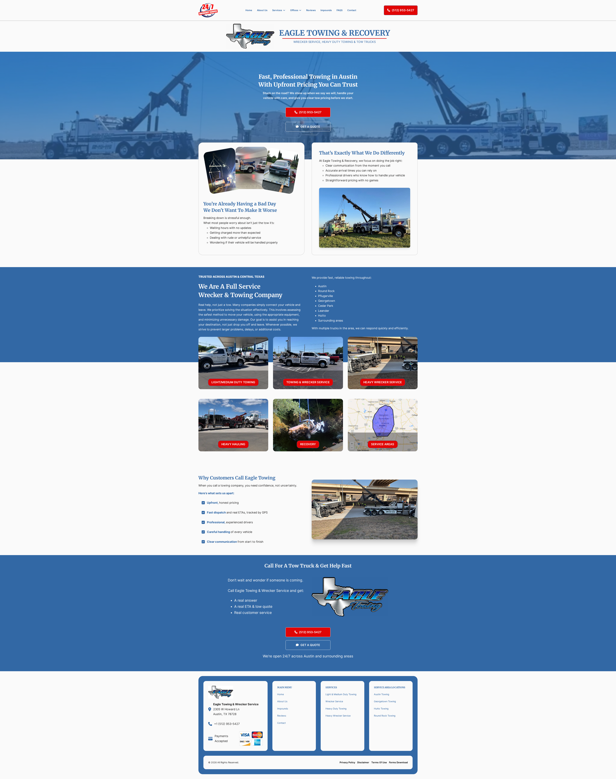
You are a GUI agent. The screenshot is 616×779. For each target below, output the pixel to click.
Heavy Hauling (233, 444)
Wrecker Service (334, 701)
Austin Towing (381, 694)
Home (248, 10)
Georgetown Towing (385, 701)
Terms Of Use (379, 762)
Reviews (311, 10)
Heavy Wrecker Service (382, 382)
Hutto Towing (381, 708)
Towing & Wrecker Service (308, 382)
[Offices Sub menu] (300, 10)
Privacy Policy (347, 762)
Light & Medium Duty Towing (340, 694)
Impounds (326, 10)
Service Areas (382, 444)
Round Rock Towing (384, 715)
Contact (351, 10)
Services (277, 10)
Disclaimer (363, 762)
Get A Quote (310, 126)
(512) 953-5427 (403, 10)
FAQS (339, 10)
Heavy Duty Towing (335, 708)
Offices (294, 10)
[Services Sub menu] (284, 10)
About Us (262, 10)
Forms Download (398, 762)
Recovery (308, 444)
